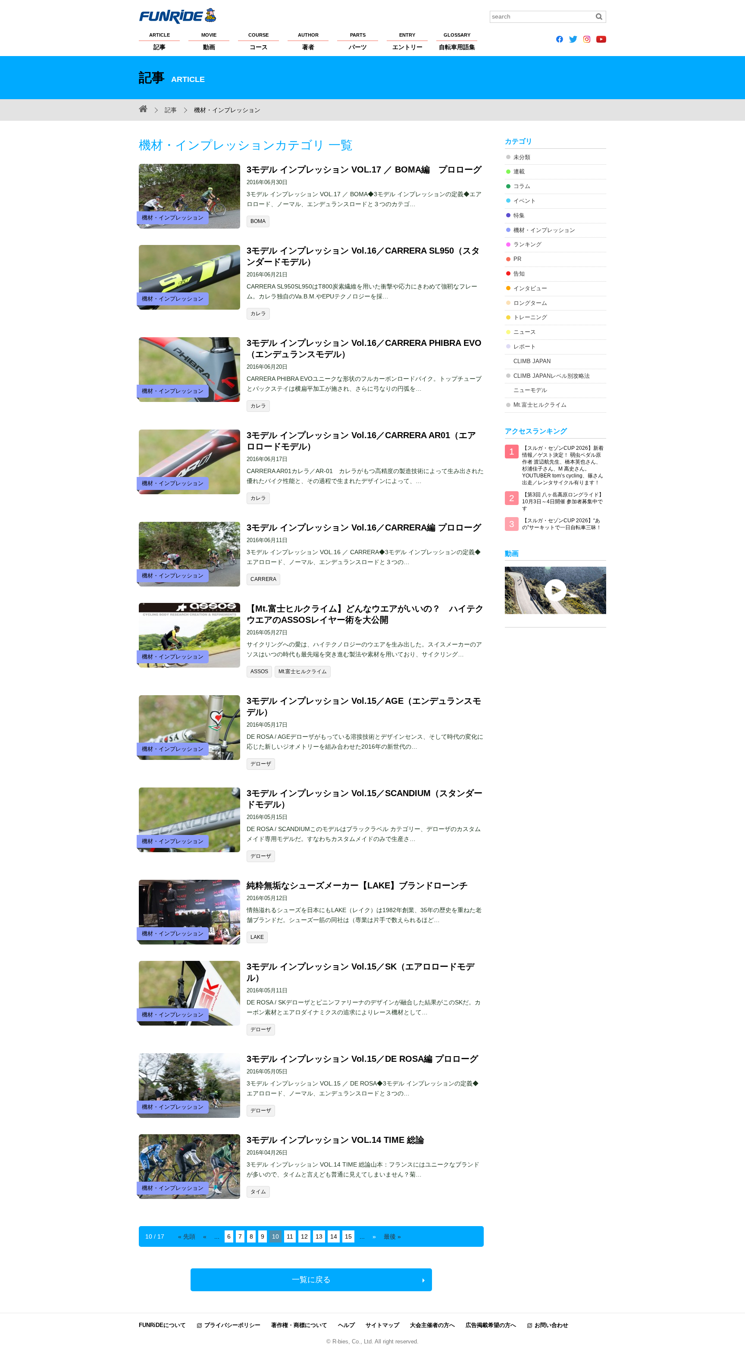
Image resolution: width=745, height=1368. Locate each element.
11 (290, 1236)
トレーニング (530, 317)
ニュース (524, 332)
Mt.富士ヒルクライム (540, 405)
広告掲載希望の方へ (491, 1325)
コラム (521, 186)
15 (348, 1236)
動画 (208, 41)
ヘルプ (346, 1325)
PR (517, 259)
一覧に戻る (311, 1279)
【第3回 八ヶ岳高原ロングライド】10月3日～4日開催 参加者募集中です (563, 501)
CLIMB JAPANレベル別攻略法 (551, 376)
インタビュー (530, 288)
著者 (308, 41)
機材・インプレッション (544, 230)
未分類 (521, 157)
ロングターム (530, 303)
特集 (519, 215)
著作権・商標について (299, 1325)
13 (319, 1236)
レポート (524, 346)
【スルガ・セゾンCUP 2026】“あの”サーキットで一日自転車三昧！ (561, 524)
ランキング (527, 244)
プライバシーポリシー (232, 1325)
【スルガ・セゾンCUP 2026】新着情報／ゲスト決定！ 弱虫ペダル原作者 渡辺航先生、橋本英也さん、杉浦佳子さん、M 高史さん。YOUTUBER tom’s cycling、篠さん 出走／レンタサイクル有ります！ (563, 465)
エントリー (407, 41)
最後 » (392, 1236)
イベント (524, 201)
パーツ (358, 41)
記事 (159, 41)
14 (333, 1236)
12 (304, 1236)
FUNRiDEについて (162, 1325)
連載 (519, 171)
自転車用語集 (457, 41)
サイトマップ (382, 1325)
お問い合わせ (551, 1325)
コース (258, 41)
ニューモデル (530, 390)
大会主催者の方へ (432, 1325)
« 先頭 (186, 1236)
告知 (519, 273)
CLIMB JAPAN (532, 361)
